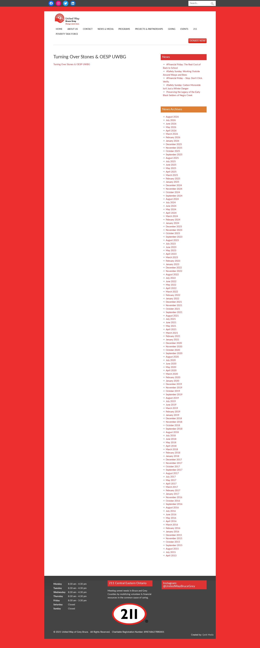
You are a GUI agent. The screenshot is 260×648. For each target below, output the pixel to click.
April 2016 (171, 521)
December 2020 (174, 343)
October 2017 (173, 466)
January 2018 (172, 456)
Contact (88, 29)
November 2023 (174, 230)
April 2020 (171, 370)
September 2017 (174, 470)
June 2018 (171, 439)
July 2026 (171, 120)
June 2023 (171, 247)
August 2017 (172, 473)
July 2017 (171, 477)
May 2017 (171, 480)
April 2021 (171, 329)
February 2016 (173, 528)
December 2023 (174, 227)
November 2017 (174, 463)
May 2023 (171, 250)
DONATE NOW (197, 41)
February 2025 (173, 179)
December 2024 (174, 185)
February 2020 (173, 377)
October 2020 (173, 350)
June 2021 (171, 322)
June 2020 (171, 364)
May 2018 (171, 442)
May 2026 (171, 127)
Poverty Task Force (67, 34)
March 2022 (172, 292)
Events (184, 29)
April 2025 (171, 172)
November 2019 (174, 388)
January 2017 (172, 494)
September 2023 (174, 237)
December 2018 (174, 418)
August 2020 (172, 357)
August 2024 (172, 199)
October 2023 (173, 233)
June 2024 (171, 206)
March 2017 (172, 487)
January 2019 (172, 415)
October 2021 (173, 309)
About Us (72, 29)
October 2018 (173, 425)
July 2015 (171, 552)
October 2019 (173, 391)
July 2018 (171, 436)
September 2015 (174, 545)
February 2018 (173, 453)
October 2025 (173, 151)
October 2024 (173, 192)
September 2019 (174, 394)
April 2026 (171, 131)
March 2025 (172, 175)
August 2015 (172, 549)
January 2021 (172, 340)
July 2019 (171, 401)
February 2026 (173, 137)
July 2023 (171, 244)
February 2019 (173, 412)
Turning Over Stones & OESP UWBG (71, 64)
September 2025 (174, 155)
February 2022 (173, 295)
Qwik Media (208, 635)
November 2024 (174, 189)
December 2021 (174, 302)
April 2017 (171, 484)
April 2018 (171, 446)
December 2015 (174, 535)
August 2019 (172, 398)
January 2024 (172, 223)
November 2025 (174, 148)
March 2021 (172, 333)
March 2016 (172, 525)
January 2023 (172, 264)
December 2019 (174, 384)
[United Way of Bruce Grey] (70, 24)
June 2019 (171, 405)
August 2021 (172, 316)
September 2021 (174, 312)
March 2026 (172, 134)
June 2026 (171, 124)
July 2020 (171, 360)
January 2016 (172, 532)
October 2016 (173, 501)
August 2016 (172, 508)
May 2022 (171, 285)
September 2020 (174, 353)
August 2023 (172, 240)
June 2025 (171, 165)
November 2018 (174, 422)
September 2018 (174, 429)
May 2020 (171, 367)
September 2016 (174, 504)
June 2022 (171, 281)
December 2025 (174, 144)
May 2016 (171, 518)
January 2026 (172, 141)
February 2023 (173, 261)
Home (59, 29)
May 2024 (171, 209)
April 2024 (171, 213)
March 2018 (172, 449)
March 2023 (172, 257)
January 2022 (172, 299)
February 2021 (173, 336)
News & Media (105, 29)
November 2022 (174, 271)
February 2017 (173, 490)
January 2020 (172, 381)
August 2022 (172, 274)
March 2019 (172, 408)
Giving (171, 29)
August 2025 (172, 158)
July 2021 (171, 319)
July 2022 (171, 278)
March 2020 (172, 374)
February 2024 (173, 220)
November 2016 (174, 497)
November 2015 (174, 538)
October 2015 (173, 542)
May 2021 (171, 326)
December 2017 (174, 460)
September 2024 (174, 196)
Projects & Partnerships (149, 29)
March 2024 (172, 216)
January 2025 (172, 182)
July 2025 (171, 161)
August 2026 (172, 117)
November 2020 (174, 346)
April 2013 (171, 555)
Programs (124, 29)
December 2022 (174, 268)
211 (195, 29)
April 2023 (171, 254)
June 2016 (171, 514)
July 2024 (171, 202)
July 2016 (171, 511)
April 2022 (171, 288)
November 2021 (174, 305)
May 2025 (171, 168)
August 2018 (172, 432)
